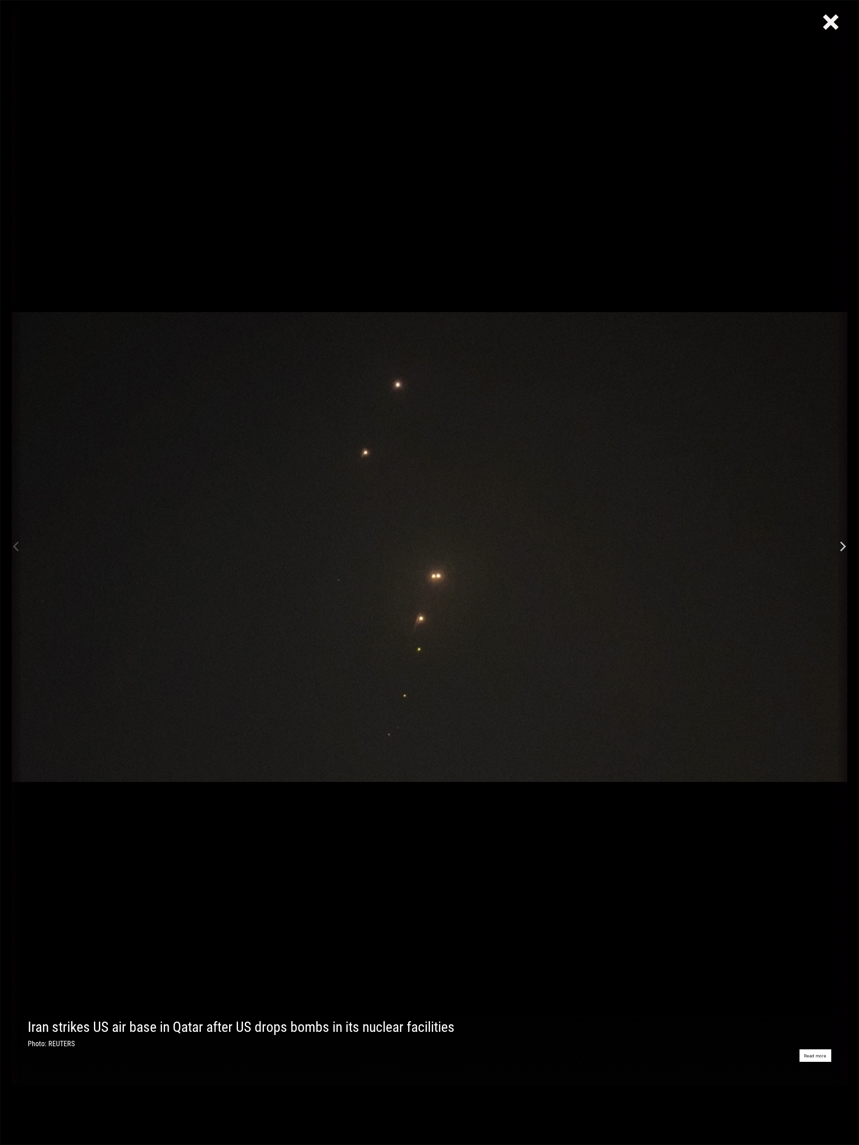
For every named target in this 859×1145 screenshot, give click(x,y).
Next (842, 547)
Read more (815, 1055)
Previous (16, 547)
